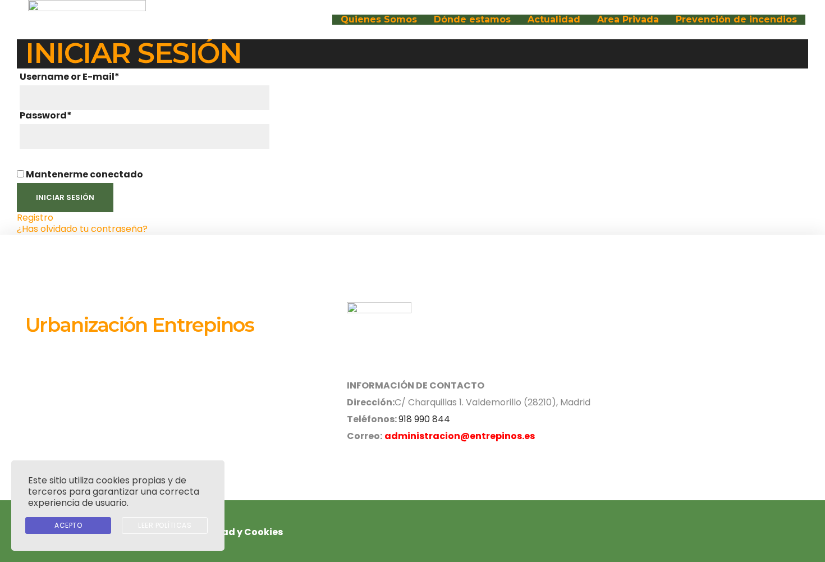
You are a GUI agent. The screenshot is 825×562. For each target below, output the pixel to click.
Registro (35, 217)
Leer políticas (164, 525)
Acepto (68, 525)
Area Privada (628, 20)
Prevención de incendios (736, 20)
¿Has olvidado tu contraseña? (82, 228)
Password (46, 115)
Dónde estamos (472, 20)
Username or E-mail (70, 77)
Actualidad (554, 20)
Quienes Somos (379, 20)
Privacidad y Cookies (232, 532)
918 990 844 (424, 419)
